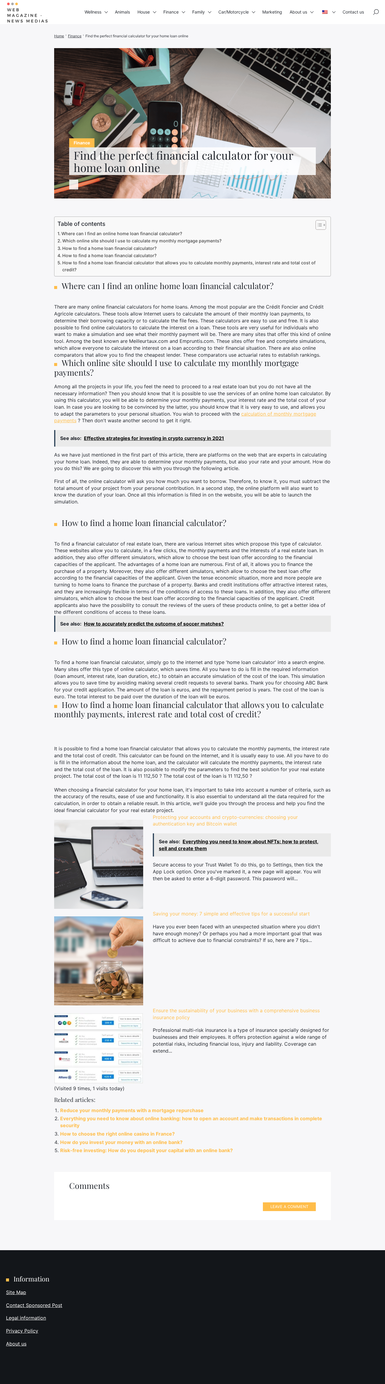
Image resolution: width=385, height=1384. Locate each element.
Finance (171, 11)
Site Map (16, 1292)
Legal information (26, 1318)
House (143, 11)
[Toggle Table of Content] (318, 225)
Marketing (272, 11)
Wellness (93, 11)
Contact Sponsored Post (34, 1305)
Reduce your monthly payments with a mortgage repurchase (132, 1110)
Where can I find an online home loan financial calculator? (121, 233)
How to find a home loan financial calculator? (109, 248)
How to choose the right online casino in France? (117, 1134)
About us (298, 11)
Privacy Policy (22, 1331)
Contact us (353, 11)
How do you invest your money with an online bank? (121, 1142)
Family (198, 11)
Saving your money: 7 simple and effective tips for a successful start (231, 914)
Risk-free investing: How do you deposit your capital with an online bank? (146, 1150)
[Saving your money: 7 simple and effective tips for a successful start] (98, 960)
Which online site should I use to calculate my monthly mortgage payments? (142, 240)
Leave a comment (289, 1206)
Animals (122, 11)
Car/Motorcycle (233, 11)
